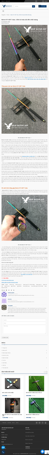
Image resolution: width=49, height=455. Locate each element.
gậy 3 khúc (13, 286)
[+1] (14, 290)
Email (3, 441)
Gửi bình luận (5, 337)
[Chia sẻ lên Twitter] (9, 290)
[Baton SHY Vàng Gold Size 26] (36, 384)
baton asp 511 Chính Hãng (29, 284)
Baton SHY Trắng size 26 (32, 414)
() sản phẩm (43, 6)
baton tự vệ (7, 286)
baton (6, 284)
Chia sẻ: (3, 290)
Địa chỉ (3, 432)
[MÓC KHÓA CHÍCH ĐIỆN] (12, 384)
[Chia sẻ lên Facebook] (6, 290)
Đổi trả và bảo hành (29, 439)
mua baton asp (26, 286)
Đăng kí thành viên (28, 443)
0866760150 (4, 439)
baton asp (12, 284)
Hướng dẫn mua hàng (29, 432)
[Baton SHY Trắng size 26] (36, 406)
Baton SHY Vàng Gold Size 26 (34, 392)
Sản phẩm (9, 422)
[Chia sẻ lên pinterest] (11, 290)
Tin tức (13, 422)
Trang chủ (4, 422)
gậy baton (19, 286)
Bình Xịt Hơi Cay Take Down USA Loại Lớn (12, 415)
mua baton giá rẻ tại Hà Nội (37, 286)
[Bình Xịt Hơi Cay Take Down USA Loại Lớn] (12, 406)
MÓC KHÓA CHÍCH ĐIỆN (7, 392)
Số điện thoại (4, 437)
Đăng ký (3, 1)
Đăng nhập (8, 1)
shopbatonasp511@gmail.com (7, 444)
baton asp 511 (19, 284)
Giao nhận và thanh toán (30, 436)
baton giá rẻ (38, 284)
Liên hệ (17, 422)
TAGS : (3, 284)
